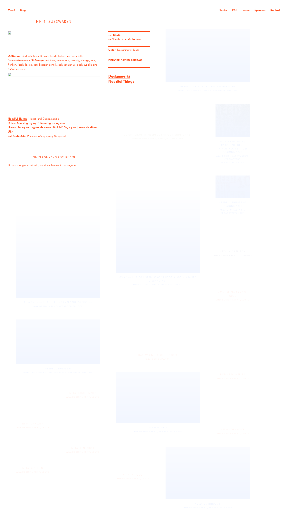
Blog (23, 10)
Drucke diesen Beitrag (125, 60)
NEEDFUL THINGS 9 (58, 368)
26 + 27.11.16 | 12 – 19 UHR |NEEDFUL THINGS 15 (58, 302)
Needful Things (121, 81)
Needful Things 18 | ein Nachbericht (207, 86)
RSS (234, 10)
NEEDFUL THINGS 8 (208, 503)
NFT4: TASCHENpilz (82, 393)
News (207, 90)
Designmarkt (124, 50)
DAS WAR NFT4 (158, 427)
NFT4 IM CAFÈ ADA (232, 251)
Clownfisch (143, 10)
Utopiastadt (175, 139)
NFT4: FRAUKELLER (232, 374)
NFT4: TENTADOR (82, 448)
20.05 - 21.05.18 (135, 134)
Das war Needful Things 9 (157, 355)
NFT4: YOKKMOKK (232, 429)
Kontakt (275, 10)
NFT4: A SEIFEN (32, 468)
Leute (136, 50)
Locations (246, 255)
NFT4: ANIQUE (132, 474)
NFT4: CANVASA (32, 423)
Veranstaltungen (225, 90)
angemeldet (26, 165)
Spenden (259, 10)
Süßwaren (37, 60)
